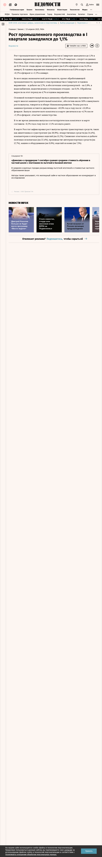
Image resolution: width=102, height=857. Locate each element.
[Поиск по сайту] (82, 4)
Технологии (75, 10)
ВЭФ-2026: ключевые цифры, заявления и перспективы (33, 23)
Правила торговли (20, 14)
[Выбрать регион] (76, 4)
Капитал (81, 14)
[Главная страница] (47, 4)
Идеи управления (37, 14)
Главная (12, 29)
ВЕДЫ (7, 14)
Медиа (84, 10)
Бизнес (29, 10)
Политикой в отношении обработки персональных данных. (31, 854)
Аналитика (71, 14)
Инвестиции (62, 10)
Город (49, 14)
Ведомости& (59, 14)
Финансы (51, 10)
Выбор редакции (67, 23)
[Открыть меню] (97, 4)
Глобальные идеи (17, 10)
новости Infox (18, 202)
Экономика (39, 10)
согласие (68, 850)
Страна (90, 14)
